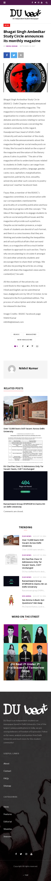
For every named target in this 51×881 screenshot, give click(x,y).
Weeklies (8, 829)
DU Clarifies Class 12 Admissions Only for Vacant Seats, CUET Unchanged (23, 467)
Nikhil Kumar (11, 46)
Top (26, 875)
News (7, 25)
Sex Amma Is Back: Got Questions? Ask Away (33, 601)
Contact (7, 771)
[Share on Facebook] (7, 55)
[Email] (37, 346)
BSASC (17, 334)
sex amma (26, 596)
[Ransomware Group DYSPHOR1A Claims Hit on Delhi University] (25, 485)
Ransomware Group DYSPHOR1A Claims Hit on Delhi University (34, 584)
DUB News (26, 536)
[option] (25, 652)
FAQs (6, 778)
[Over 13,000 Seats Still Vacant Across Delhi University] (25, 410)
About (6, 763)
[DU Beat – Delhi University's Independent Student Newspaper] (25, 14)
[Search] (46, 2)
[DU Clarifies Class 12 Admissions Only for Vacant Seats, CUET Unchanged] (25, 448)
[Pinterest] (32, 346)
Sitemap (7, 785)
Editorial (8, 821)
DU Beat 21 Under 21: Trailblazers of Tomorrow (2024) (25, 667)
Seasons (7, 836)
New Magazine (24, 340)
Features (25, 658)
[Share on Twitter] (14, 55)
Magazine (31, 334)
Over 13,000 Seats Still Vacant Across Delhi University (32, 543)
